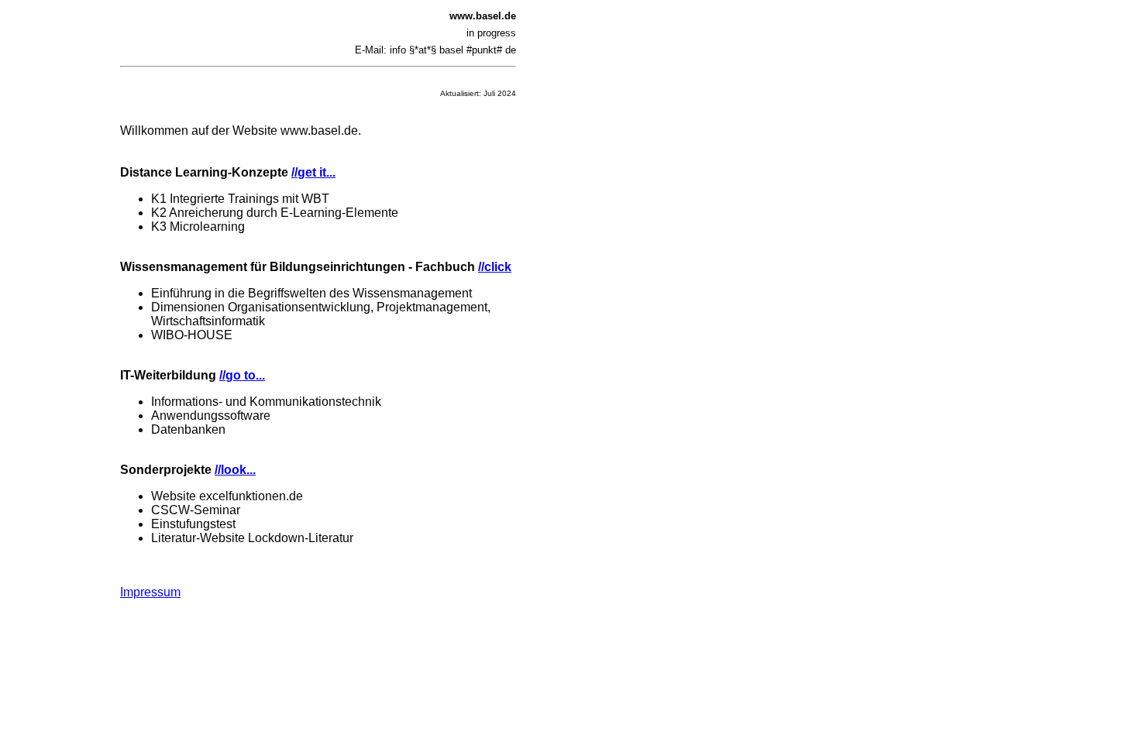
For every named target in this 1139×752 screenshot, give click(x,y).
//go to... (242, 375)
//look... (235, 469)
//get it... (313, 172)
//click (494, 266)
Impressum (150, 592)
